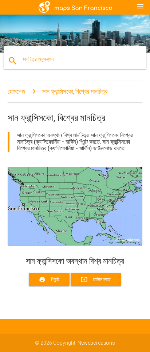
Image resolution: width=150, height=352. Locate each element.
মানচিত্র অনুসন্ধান (38, 59)
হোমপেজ (16, 91)
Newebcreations (96, 343)
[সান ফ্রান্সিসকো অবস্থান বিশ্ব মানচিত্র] (75, 244)
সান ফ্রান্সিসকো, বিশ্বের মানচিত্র (74, 91)
